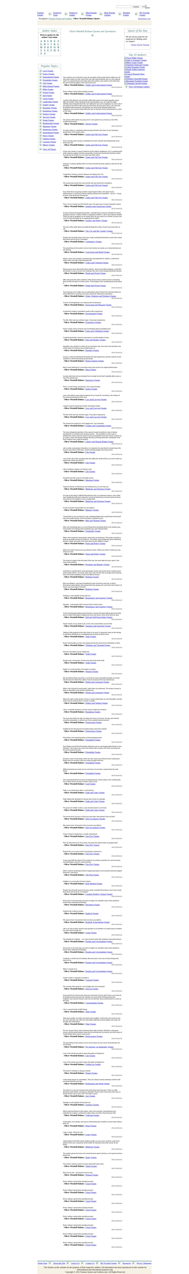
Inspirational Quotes (51, 77)
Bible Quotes (48, 89)
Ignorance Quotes (92, 380)
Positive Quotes (49, 114)
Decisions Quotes (92, 905)
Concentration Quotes (94, 1003)
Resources (127, 1263)
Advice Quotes (91, 124)
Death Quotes (48, 120)
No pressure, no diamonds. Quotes (99, 1047)
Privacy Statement (144, 1263)
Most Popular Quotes (91, 14)
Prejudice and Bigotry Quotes (97, 564)
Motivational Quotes (51, 86)
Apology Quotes (92, 1105)
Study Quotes (91, 1157)
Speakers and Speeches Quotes (98, 626)
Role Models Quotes (93, 884)
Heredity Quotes (92, 350)
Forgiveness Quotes (93, 722)
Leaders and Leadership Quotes (98, 426)
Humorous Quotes (50, 129)
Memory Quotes (92, 510)
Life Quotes (47, 83)
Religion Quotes (92, 577)
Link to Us (75, 1263)
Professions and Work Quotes (97, 1084)
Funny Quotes (48, 74)
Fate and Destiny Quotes (95, 340)
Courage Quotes (49, 142)
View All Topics (49, 149)
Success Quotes (49, 117)
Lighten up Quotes (93, 1064)
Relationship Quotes (51, 123)
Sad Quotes (47, 95)
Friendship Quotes (50, 80)
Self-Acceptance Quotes (95, 819)
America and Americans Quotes (98, 206)
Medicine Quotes (92, 1147)
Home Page (42, 1263)
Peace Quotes (48, 136)
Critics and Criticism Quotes (96, 263)
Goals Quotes (91, 933)
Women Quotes (91, 671)
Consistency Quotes (93, 242)
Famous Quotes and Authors (60, 18)
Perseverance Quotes (93, 1036)
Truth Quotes (90, 654)
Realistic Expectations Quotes (97, 922)
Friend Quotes (48, 92)
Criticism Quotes (92, 1115)
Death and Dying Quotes (95, 273)
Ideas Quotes (90, 370)
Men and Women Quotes (95, 520)
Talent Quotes (91, 1166)
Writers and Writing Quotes (96, 703)
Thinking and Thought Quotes (97, 645)
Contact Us (90, 1263)
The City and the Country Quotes (99, 231)
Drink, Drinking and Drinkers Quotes (100, 296)
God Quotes (90, 784)
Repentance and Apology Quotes (98, 598)
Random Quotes (126, 14)
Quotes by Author (73, 14)
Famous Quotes (40, 14)
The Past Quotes (92, 875)
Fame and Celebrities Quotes (97, 331)
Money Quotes (49, 145)
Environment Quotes (93, 314)
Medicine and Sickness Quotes (97, 489)
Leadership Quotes (50, 102)
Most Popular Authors (109, 14)
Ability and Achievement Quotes (98, 85)
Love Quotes (48, 71)
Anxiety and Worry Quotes (96, 220)
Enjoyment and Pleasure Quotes (98, 305)
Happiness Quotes (50, 111)
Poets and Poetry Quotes (95, 543)
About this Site (59, 1263)
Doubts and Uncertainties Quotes (98, 941)
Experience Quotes (93, 322)
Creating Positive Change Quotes (98, 894)
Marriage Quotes (49, 126)
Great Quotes (48, 99)
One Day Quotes (92, 836)
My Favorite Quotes (145, 14)
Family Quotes (49, 105)
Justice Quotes (91, 389)
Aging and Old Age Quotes (96, 134)
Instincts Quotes (91, 913)
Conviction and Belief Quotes (97, 252)
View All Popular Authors (139, 87)
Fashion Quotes (49, 139)
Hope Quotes (90, 1126)
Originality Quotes (93, 531)
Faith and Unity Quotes (95, 793)
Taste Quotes (90, 636)
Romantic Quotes (50, 108)
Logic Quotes (91, 1134)
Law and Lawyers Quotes (96, 399)
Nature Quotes (91, 1073)
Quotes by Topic (57, 14)
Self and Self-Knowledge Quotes (98, 617)
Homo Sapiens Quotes (94, 361)
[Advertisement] (84, 56)
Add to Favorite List (116, 87)
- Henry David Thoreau (139, 45)
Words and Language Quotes (97, 682)
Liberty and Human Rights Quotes (99, 442)
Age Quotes (90, 1096)
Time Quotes (90, 1012)
